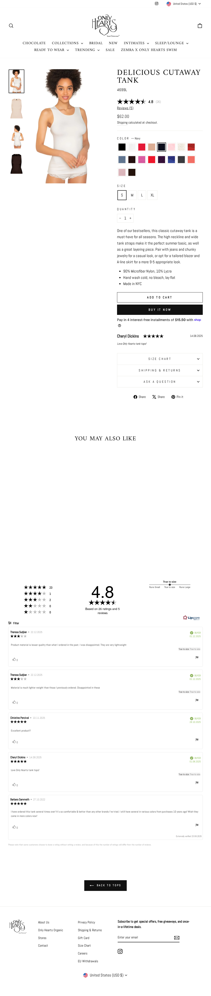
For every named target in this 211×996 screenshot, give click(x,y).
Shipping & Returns (160, 370)
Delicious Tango (191, 147)
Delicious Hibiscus (152, 159)
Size (121, 186)
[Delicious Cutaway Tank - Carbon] (45, 543)
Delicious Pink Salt (171, 147)
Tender (122, 172)
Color (128, 138)
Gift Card (83, 938)
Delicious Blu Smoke (122, 159)
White (132, 147)
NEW (113, 43)
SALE (110, 50)
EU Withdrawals (88, 961)
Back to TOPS (108, 885)
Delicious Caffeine (132, 159)
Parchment (152, 147)
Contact (43, 945)
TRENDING (85, 50)
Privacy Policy (86, 922)
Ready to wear (50, 50)
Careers (82, 953)
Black (122, 147)
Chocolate (132, 172)
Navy (161, 147)
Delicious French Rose (142, 159)
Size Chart (84, 945)
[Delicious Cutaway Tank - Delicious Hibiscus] (28, 543)
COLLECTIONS (66, 43)
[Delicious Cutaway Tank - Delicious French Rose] (23, 543)
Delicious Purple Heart (161, 159)
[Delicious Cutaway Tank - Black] (11, 538)
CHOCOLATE (34, 43)
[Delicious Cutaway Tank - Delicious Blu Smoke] (11, 543)
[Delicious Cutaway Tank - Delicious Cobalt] (39, 543)
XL (152, 195)
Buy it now (160, 310)
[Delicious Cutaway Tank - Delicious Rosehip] (23, 538)
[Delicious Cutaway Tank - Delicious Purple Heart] (34, 543)
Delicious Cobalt (171, 159)
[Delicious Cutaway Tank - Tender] (28, 548)
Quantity (126, 209)
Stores (42, 938)
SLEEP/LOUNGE (170, 43)
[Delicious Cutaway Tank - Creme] (45, 538)
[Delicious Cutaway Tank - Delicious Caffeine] (17, 543)
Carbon (181, 159)
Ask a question (160, 382)
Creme (181, 147)
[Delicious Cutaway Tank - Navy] (34, 538)
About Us (43, 922)
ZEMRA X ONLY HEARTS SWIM (149, 50)
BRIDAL (96, 43)
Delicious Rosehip (142, 147)
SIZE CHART (160, 359)
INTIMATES (135, 43)
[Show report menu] (197, 658)
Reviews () (125, 108)
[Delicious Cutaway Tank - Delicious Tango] (50, 538)
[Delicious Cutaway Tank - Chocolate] (34, 548)
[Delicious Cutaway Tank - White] (17, 538)
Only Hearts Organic (50, 930)
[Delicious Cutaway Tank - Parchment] (28, 538)
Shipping (122, 122)
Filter (16, 623)
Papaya (191, 159)
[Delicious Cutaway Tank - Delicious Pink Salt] (39, 538)
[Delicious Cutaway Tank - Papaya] (50, 543)
